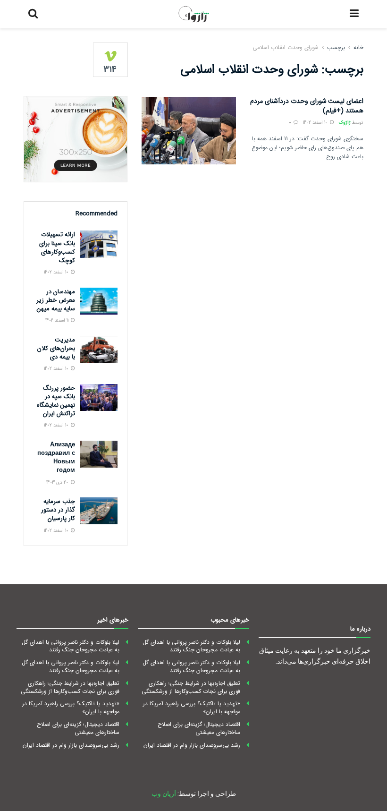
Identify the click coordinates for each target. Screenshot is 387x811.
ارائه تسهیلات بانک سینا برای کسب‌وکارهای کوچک (57, 247)
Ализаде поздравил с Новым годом (56, 458)
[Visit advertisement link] (75, 139)
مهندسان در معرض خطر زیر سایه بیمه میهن (55, 300)
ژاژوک (345, 122)
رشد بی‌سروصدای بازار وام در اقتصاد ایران (191, 745)
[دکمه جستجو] (33, 14)
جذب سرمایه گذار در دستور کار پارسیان (58, 509)
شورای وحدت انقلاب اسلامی (285, 47)
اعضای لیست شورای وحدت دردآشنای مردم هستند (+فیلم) (306, 106)
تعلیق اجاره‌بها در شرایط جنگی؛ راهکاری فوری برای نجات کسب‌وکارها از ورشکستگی (191, 687)
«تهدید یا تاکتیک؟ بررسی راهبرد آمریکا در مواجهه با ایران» (191, 707)
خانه (358, 47)
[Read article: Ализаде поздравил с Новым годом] (99, 454)
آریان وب (163, 793)
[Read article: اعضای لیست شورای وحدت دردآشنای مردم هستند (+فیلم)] (189, 130)
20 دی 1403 (58, 482)
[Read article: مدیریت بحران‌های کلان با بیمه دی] (99, 349)
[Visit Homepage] (193, 14)
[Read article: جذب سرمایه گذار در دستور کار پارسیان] (99, 510)
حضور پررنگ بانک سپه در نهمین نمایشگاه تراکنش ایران (56, 401)
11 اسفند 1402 (57, 320)
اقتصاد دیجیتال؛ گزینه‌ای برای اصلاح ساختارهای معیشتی (199, 728)
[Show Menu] (354, 14)
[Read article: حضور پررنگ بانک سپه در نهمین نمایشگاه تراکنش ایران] (99, 397)
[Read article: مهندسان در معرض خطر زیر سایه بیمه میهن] (99, 301)
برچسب (336, 47)
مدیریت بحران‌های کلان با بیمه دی (56, 348)
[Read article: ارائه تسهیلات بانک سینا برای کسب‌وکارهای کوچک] (99, 243)
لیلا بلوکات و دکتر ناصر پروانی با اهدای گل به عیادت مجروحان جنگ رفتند (191, 646)
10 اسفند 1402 (316, 122)
